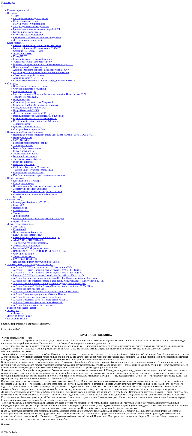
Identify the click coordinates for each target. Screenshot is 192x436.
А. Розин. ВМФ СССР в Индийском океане (29, 264)
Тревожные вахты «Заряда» (27, 159)
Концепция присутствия (25, 21)
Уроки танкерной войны (25, 153)
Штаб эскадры (14, 178)
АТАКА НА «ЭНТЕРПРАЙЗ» (28, 240)
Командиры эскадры (23, 183)
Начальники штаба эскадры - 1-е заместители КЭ (38, 186)
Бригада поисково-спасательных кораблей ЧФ (36, 29)
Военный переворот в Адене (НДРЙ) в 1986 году (38, 115)
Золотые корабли (22, 124)
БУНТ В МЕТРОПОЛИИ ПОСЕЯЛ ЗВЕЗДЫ (36, 237)
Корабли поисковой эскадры (27, 32)
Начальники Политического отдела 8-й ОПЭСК (37, 191)
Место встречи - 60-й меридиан (29, 24)
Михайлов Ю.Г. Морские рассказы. (31, 248)
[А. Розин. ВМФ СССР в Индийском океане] (53, 265)
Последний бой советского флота (30, 67)
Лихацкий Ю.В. (21, 216)
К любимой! (19, 229)
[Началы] (16, 13)
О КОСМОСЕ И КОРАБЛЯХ (28, 34)
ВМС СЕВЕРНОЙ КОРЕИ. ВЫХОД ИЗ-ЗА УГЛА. (39, 251)
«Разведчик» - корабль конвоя (28, 75)
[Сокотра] (17, 84)
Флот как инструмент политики (29, 88)
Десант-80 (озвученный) (19, 316)
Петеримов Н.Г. (21, 207)
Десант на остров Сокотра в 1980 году (32, 113)
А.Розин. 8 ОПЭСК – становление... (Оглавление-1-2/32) (42, 267)
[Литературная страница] (33, 224)
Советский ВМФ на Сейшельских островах (35, 105)
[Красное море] (22, 43)
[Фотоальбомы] (22, 200)
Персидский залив (22, 137)
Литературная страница (19, 224)
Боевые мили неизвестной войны (30, 143)
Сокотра (11, 83)
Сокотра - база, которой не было (29, 129)
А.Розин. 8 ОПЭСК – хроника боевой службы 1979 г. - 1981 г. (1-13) (48, 272)
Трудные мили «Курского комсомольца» (33, 170)
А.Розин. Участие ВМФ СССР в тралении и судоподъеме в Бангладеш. (49, 283)
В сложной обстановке (25, 156)
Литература (13, 310)
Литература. (19, 313)
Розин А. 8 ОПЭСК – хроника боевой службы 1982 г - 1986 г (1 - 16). (48, 275)
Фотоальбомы (14, 199)
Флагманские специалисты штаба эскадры (35, 194)
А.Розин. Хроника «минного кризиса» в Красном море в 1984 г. (46, 291)
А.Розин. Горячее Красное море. (29, 289)
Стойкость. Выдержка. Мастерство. (31, 167)
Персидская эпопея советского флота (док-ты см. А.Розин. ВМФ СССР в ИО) (53, 134)
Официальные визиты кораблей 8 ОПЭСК (35, 118)
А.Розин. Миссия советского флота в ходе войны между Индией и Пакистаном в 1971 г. (58, 280)
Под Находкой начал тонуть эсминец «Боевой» (37, 262)
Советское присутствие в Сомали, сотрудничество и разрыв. (44, 80)
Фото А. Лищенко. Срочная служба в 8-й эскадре (38, 218)
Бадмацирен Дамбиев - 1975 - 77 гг (31, 202)
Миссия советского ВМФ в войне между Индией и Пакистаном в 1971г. (50, 94)
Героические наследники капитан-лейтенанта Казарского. (43, 64)
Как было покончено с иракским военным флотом (39, 175)
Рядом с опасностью (23, 151)
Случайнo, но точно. (23, 253)
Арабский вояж (21, 221)
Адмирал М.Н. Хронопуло (26, 245)
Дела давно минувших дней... (28, 40)
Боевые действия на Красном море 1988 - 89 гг (37, 45)
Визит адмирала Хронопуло (27, 232)
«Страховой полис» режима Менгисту (32, 61)
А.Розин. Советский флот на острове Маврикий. (38, 302)
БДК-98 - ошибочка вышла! (27, 126)
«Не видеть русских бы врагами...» (31, 243)
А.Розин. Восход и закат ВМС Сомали (33, 305)
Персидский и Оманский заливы (24, 132)
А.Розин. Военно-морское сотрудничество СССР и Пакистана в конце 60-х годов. (55, 278)
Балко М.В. (19, 205)
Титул (16, 15)
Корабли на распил (17, 318)
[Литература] (20, 311)
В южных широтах (23, 161)
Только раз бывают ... (24, 256)
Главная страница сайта (19, 10)
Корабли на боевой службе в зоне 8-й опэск (35, 121)
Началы (11, 13)
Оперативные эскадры (24, 91)
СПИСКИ (18, 197)
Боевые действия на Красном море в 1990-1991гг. (38, 48)
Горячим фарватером (23, 164)
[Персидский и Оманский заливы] (42, 132)
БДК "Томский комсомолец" (27, 234)
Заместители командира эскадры (30, 189)
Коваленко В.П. (21, 210)
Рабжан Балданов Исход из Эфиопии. (32, 59)
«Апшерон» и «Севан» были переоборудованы (37, 37)
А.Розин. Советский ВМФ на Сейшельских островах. (40, 299)
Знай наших (19, 226)
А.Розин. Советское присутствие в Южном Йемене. (39, 294)
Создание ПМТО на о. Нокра (28, 51)
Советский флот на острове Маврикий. (33, 102)
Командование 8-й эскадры (27, 180)
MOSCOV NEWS (22, 140)
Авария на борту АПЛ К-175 (28, 78)
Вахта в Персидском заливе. (27, 148)
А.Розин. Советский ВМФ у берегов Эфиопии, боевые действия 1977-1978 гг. (53, 286)
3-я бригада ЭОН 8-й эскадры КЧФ (31, 26)
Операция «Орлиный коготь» (28, 172)
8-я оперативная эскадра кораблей (30, 18)
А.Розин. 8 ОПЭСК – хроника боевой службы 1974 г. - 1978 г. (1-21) (48, 270)
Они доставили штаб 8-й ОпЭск (29, 107)
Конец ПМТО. (20, 56)
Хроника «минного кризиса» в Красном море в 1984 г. (41, 70)
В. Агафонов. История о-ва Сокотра (31, 86)
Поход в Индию (21, 99)
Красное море (14, 42)
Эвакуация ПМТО (22, 53)
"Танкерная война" (23, 145)
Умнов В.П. (19, 213)
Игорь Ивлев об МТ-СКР (26, 110)
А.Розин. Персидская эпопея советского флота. (37, 297)
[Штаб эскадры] (23, 178)
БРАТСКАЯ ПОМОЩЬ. (25, 259)
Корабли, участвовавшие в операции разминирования (41, 72)
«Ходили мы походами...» (26, 97)
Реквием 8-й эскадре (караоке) (22, 307)
